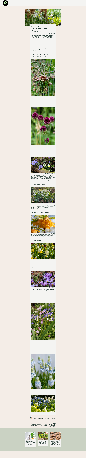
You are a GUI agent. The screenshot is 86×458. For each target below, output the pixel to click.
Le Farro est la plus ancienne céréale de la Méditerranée (55, 442)
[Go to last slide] (26, 440)
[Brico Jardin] (5, 3)
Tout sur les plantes (33, 25)
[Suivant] (59, 440)
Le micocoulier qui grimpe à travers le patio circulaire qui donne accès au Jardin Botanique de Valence (36, 425)
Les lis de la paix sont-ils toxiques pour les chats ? (30, 442)
